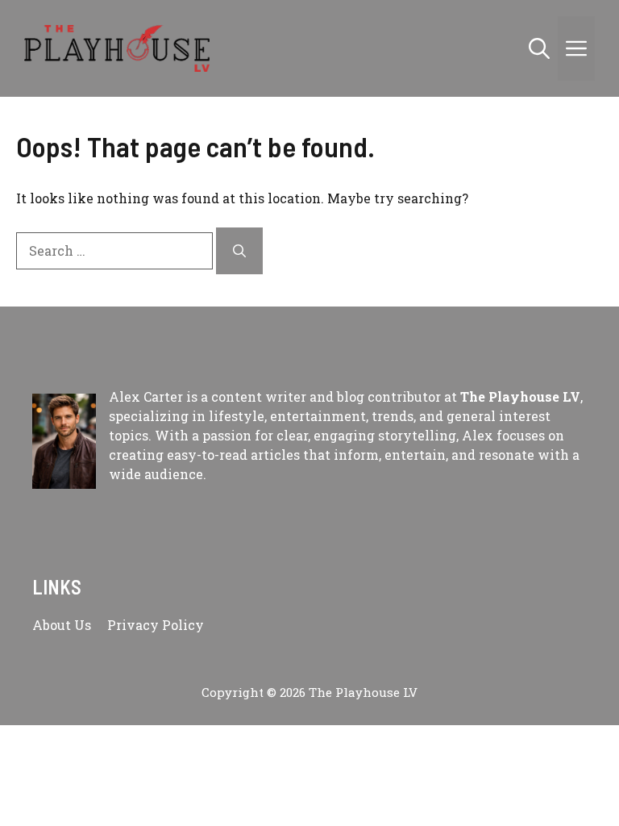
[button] (539, 48)
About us (61, 624)
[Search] (239, 250)
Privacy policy (155, 624)
